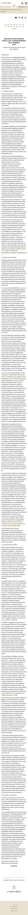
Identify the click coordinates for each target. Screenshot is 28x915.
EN (14, 25)
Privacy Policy (14, 910)
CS (8, 25)
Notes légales (14, 906)
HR (23, 25)
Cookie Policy (14, 908)
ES (17, 25)
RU (17, 26)
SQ (23, 26)
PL (11, 26)
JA (8, 26)
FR (20, 25)
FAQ (14, 904)
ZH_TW (15, 28)
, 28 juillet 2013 (13, 523)
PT (14, 26)
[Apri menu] (26, 3)
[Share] (25, 18)
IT (5, 26)
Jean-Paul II (17, 229)
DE (11, 25)
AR (5, 25)
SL (20, 26)
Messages (3, 9)
